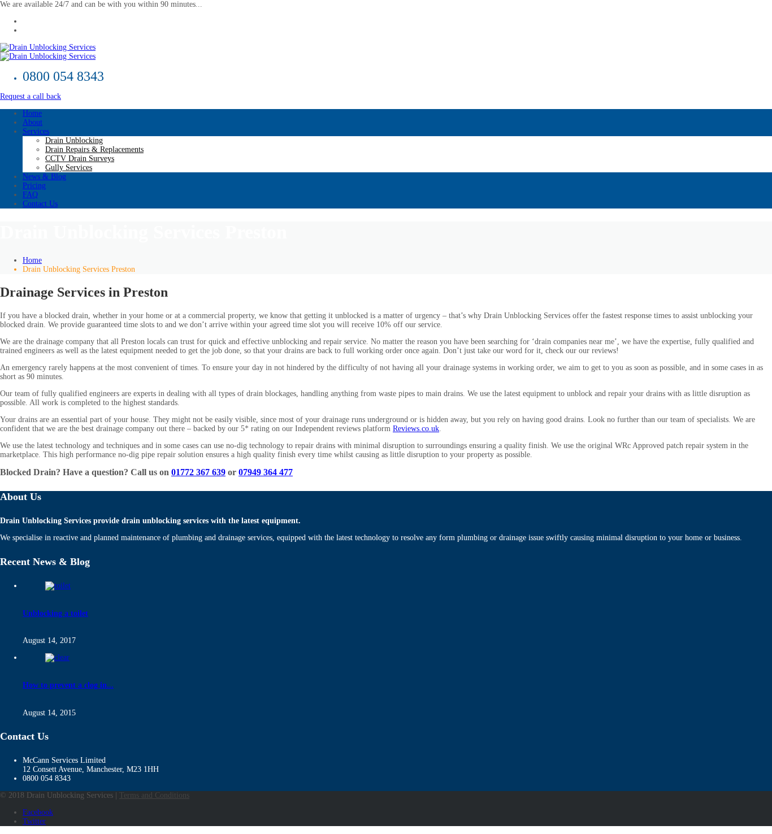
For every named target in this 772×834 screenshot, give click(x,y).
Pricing (34, 185)
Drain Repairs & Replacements (94, 149)
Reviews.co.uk (416, 428)
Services (36, 131)
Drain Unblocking (74, 140)
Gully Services (68, 167)
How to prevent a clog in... (68, 685)
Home (32, 113)
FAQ (30, 194)
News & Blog (44, 176)
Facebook (38, 812)
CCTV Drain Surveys (79, 158)
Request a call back (30, 96)
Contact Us (40, 203)
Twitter (34, 821)
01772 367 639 (198, 472)
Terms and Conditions (154, 795)
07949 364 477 (265, 472)
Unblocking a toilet (55, 613)
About (32, 122)
